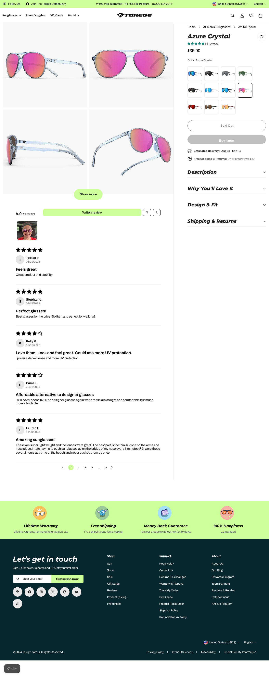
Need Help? (166, 563)
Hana (211, 107)
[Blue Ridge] (228, 90)
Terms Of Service (182, 652)
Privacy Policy (155, 652)
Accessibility (208, 652)
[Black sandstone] (194, 90)
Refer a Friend (220, 597)
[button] (196, 43)
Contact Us (166, 570)
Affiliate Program (222, 603)
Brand (72, 15)
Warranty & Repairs (171, 583)
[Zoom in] (79, 31)
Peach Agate (228, 107)
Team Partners (221, 583)
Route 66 (211, 73)
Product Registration (172, 603)
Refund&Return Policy (173, 617)
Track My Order (168, 590)
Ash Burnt (194, 73)
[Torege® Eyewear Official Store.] (134, 15)
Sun (109, 563)
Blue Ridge (228, 90)
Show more (88, 194)
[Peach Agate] (228, 107)
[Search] (232, 15)
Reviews (112, 590)
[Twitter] (53, 592)
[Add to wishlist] (261, 36)
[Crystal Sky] (211, 90)
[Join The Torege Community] (29, 592)
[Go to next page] (113, 467)
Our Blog (217, 570)
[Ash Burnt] (194, 73)
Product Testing (116, 597)
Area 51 (228, 73)
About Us (217, 563)
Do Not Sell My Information (240, 652)
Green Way (245, 73)
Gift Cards (56, 15)
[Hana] (211, 107)
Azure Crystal (245, 90)
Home (191, 27)
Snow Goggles (35, 15)
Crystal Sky (211, 90)
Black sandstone (194, 90)
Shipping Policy (168, 610)
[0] (260, 15)
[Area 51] (228, 73)
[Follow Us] (41, 592)
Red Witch (194, 107)
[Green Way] (245, 73)
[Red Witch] (194, 107)
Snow (110, 570)
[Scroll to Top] (261, 655)
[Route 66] (211, 73)
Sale (110, 577)
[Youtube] (76, 592)
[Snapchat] (65, 592)
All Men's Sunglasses (217, 27)
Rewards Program (223, 577)
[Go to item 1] (27, 230)
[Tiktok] (17, 603)
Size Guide (166, 597)
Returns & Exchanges (172, 577)
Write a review (92, 212)
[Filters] (147, 212)
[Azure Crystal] (245, 90)
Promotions (114, 603)
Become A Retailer (223, 590)
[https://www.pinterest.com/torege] (17, 592)
